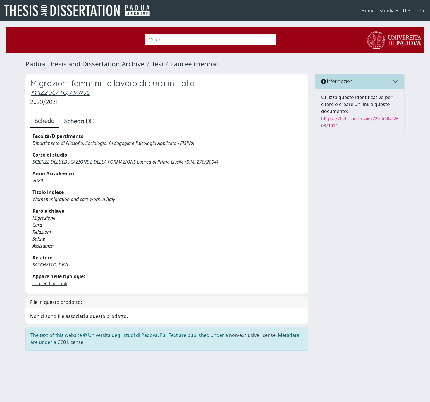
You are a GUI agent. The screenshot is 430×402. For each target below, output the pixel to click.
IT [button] (405, 10)
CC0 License (70, 342)
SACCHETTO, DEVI (50, 264)
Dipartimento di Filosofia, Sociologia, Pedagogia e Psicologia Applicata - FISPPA (113, 143)
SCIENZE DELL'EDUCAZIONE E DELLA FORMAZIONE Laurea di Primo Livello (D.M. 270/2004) (125, 162)
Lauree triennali (195, 63)
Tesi (157, 63)
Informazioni (339, 81)
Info (419, 10)
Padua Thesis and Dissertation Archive (85, 63)
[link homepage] (79, 11)
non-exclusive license (252, 335)
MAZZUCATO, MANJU (60, 92)
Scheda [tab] (45, 120)
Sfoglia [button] (387, 10)
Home (368, 10)
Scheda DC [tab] (79, 121)
